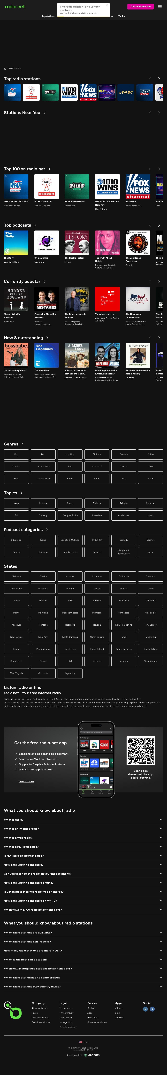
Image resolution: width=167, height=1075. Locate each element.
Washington (150, 661)
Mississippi (150, 613)
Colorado (150, 576)
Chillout (97, 454)
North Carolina (70, 637)
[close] (107, 5)
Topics (121, 16)
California (124, 576)
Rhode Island (97, 649)
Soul (16, 479)
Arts (150, 552)
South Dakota (151, 649)
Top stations (48, 16)
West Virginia (16, 673)
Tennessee (16, 661)
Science (151, 540)
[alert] (83, 10)
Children (150, 503)
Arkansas (97, 576)
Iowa (70, 601)
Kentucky (124, 601)
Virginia (124, 661)
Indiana (43, 601)
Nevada (97, 625)
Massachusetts (70, 613)
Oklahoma (150, 637)
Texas (43, 661)
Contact (91, 1008)
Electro (16, 466)
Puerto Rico (70, 649)
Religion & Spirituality (123, 552)
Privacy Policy (66, 1013)
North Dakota (97, 637)
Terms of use (66, 1008)
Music (151, 515)
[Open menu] (160, 7)
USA (85, 1042)
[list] (83, 92)
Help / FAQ (92, 1018)
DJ (16, 515)
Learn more (26, 781)
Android (119, 1018)
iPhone (118, 1008)
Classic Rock (43, 479)
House (124, 466)
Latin (97, 479)
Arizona (70, 576)
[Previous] (150, 77)
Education (16, 540)
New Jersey (150, 625)
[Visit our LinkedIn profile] (145, 1009)
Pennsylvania (43, 649)
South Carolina (124, 649)
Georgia (97, 588)
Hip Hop (70, 454)
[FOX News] (88, 92)
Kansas (97, 601)
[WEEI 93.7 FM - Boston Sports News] (144, 92)
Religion (124, 503)
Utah (70, 661)
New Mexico (16, 637)
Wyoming (70, 673)
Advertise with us (40, 1018)
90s (124, 479)
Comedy (43, 515)
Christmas (123, 515)
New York (43, 637)
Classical (97, 466)
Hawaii (123, 588)
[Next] (159, 77)
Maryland (43, 613)
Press (35, 1013)
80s (70, 466)
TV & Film (97, 540)
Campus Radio (70, 515)
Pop (16, 454)
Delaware (43, 588)
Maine (16, 613)
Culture (43, 503)
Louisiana (151, 601)
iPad (117, 1013)
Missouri (16, 625)
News (16, 503)
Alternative (43, 466)
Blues (70, 479)
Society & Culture (70, 540)
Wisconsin (43, 673)
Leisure (97, 552)
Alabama (16, 576)
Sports (70, 503)
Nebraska (70, 625)
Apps (89, 1013)
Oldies (150, 454)
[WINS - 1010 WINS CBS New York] (69, 92)
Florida (70, 588)
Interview (97, 515)
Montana (43, 625)
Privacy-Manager (68, 1027)
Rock (43, 454)
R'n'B (151, 479)
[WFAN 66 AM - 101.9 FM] (12, 92)
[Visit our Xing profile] (152, 1009)
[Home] (5, 68)
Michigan (97, 613)
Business (43, 552)
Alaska (43, 576)
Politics (97, 503)
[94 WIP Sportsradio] (50, 92)
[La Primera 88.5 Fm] (107, 92)
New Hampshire (123, 625)
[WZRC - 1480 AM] (31, 92)
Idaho (151, 588)
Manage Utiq (66, 1022)
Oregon (16, 649)
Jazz (150, 466)
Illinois (16, 601)
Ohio (123, 637)
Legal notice (66, 1018)
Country (124, 454)
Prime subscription (97, 1022)
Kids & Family (70, 552)
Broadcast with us (41, 1022)
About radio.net (39, 1008)
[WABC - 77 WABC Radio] (125, 92)
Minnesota (123, 613)
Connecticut (16, 588)
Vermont (97, 661)
